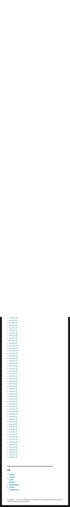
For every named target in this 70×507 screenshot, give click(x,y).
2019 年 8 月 (13, 447)
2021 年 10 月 (13, 381)
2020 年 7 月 (13, 419)
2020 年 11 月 (13, 409)
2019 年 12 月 (13, 437)
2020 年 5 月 (13, 424)
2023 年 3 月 (13, 338)
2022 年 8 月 (13, 356)
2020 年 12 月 (13, 406)
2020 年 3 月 (13, 429)
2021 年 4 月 (13, 396)
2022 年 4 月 (13, 366)
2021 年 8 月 (13, 386)
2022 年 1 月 (13, 373)
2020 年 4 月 (13, 427)
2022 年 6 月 (13, 361)
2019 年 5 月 (13, 455)
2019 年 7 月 (13, 449)
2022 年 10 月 (13, 351)
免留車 (55, 499)
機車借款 (12, 482)
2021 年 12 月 (13, 376)
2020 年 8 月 (13, 417)
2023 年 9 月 (13, 323)
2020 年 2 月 (13, 432)
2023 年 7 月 (13, 328)
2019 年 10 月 (13, 442)
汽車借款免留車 (14, 490)
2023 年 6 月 (13, 330)
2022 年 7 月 (13, 358)
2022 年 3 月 (13, 368)
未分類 (11, 480)
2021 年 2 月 (13, 401)
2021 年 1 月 (13, 404)
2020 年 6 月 (13, 422)
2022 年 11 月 (13, 348)
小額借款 (12, 477)
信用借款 (12, 475)
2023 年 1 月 (13, 343)
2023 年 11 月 (13, 318)
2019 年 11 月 (13, 439)
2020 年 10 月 (13, 411)
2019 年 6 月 (13, 452)
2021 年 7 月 (13, 389)
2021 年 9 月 (13, 384)
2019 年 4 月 (13, 457)
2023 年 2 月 (13, 340)
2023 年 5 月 (13, 333)
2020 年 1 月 (13, 434)
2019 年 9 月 (13, 444)
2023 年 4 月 (13, 335)
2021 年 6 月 (13, 391)
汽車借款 (12, 487)
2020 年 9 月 (13, 414)
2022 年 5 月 (13, 363)
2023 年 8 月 (13, 325)
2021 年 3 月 (13, 399)
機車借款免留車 (14, 485)
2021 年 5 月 (13, 394)
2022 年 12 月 (13, 346)
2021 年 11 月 (13, 379)
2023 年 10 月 (13, 320)
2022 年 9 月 (13, 353)
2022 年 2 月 (13, 371)
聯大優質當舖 (10, 499)
